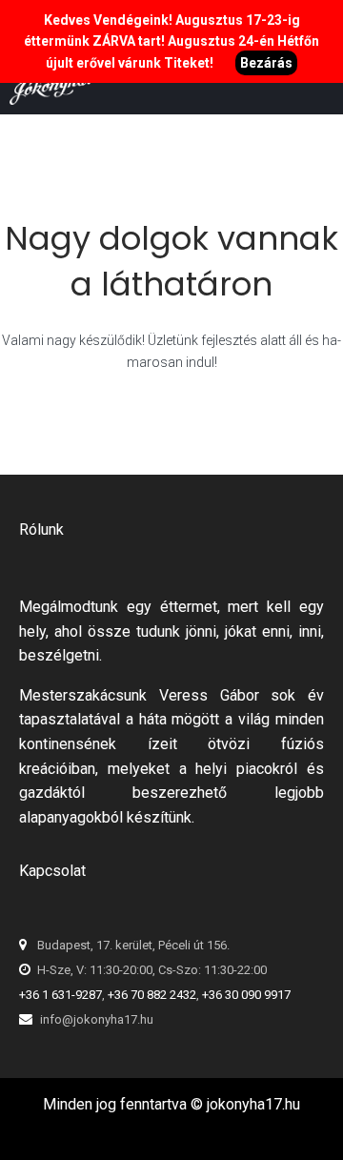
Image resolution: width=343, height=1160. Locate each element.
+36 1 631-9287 (60, 994)
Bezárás (266, 63)
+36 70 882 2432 (152, 994)
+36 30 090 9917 (246, 994)
